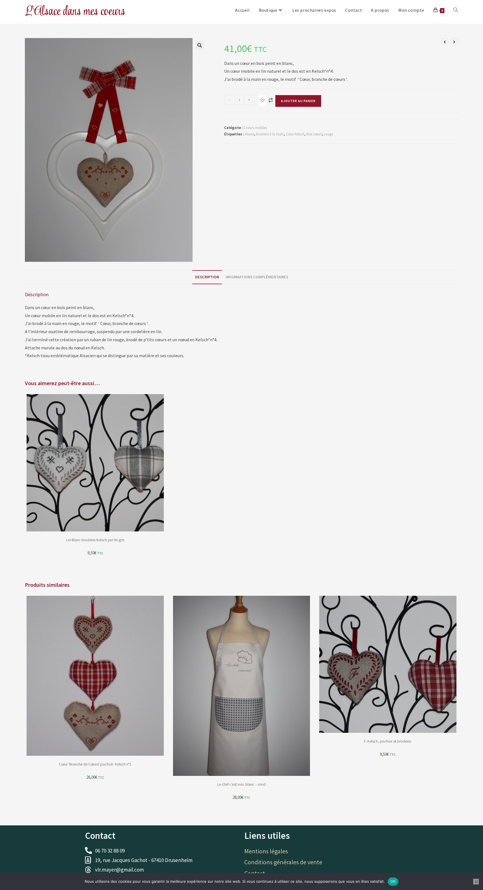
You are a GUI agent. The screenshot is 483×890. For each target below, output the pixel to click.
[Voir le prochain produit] (454, 42)
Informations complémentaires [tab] (257, 276)
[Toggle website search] (455, 10)
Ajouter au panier (298, 101)
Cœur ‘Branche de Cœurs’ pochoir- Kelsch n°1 (95, 764)
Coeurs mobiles (255, 127)
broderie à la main (270, 134)
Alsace (249, 134)
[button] (199, 45)
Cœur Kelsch (295, 134)
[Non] (476, 881)
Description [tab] (207, 276)
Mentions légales (266, 851)
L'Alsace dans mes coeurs (75, 12)
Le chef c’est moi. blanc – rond (241, 784)
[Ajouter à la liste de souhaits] (262, 100)
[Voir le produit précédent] (445, 42)
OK (393, 881)
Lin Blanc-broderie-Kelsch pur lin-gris (95, 539)
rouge (328, 134)
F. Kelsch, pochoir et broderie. (388, 741)
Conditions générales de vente (283, 862)
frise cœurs (314, 134)
